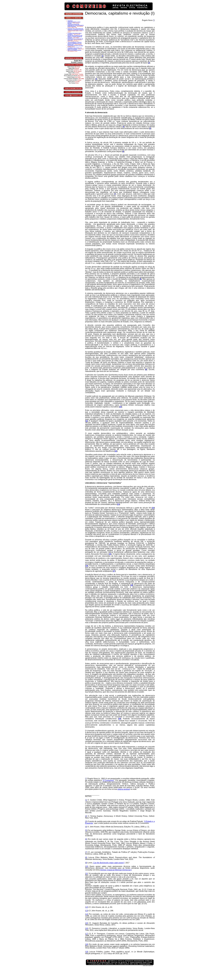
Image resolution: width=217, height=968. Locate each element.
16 (87, 566)
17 (114, 571)
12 (116, 451)
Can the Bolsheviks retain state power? (108, 863)
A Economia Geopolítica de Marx (75, 45)
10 (120, 407)
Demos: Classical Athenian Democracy (115, 870)
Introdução (70, 20)
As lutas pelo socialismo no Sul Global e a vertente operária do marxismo (75, 36)
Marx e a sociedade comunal (74, 50)
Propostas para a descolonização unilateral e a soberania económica (76, 29)
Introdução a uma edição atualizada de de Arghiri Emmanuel (76, 25)
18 (132, 585)
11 (87, 421)
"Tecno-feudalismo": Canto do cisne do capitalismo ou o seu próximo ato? (75, 43)
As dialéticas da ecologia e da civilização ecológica (75, 48)
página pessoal (124, 789)
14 (153, 508)
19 (120, 719)
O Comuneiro (108, 780)
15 (110, 554)
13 (118, 504)
